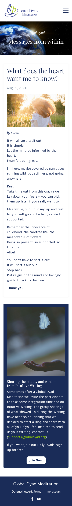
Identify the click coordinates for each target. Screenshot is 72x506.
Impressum (53, 491)
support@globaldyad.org (27, 437)
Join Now (36, 460)
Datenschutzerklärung (26, 491)
